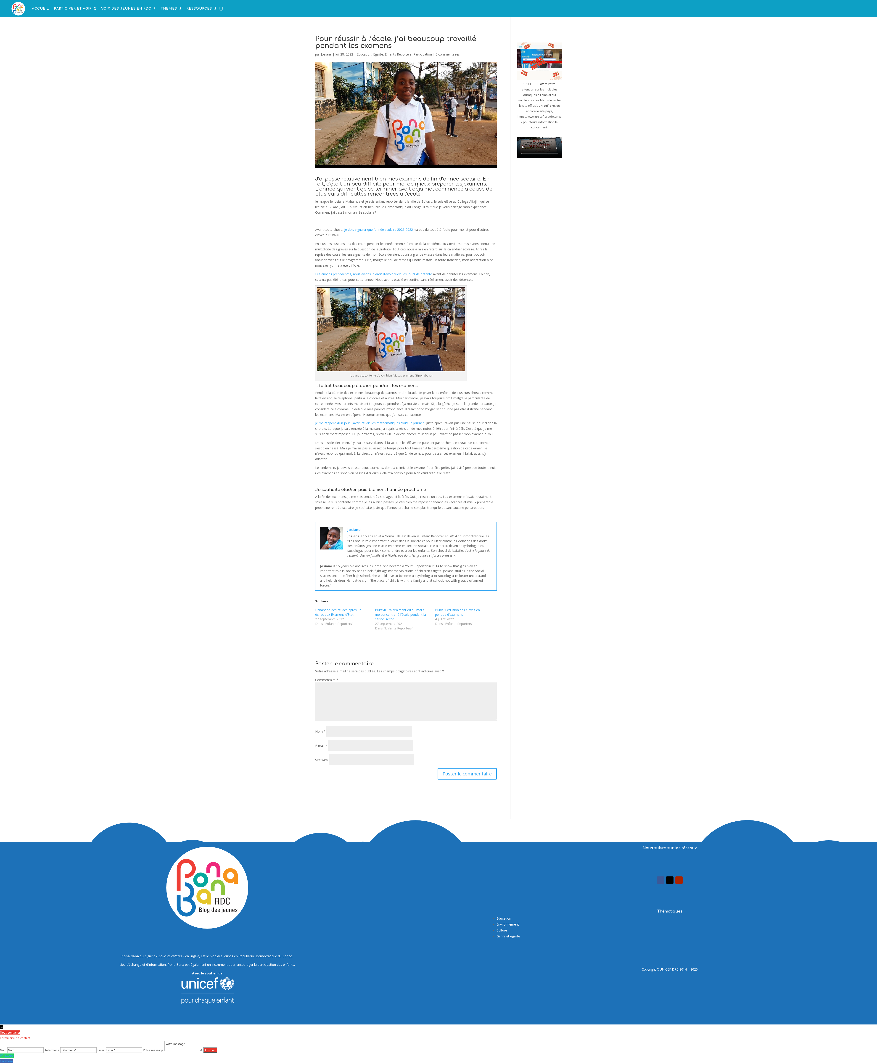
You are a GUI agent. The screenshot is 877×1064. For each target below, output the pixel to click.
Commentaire (326, 680)
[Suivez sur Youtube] (679, 880)
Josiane (326, 54)
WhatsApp (7, 1055)
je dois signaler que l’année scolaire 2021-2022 (378, 229)
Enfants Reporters (398, 54)
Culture (502, 930)
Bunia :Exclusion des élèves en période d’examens (457, 612)
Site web (321, 760)
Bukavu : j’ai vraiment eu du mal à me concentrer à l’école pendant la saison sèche (400, 614)
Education (364, 54)
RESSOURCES (199, 8)
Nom (320, 731)
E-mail (321, 745)
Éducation (504, 918)
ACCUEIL (40, 8)
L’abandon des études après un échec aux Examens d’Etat (338, 612)
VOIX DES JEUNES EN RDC (126, 8)
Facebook (6, 1061)
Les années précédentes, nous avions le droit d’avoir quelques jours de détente (373, 274)
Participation (422, 54)
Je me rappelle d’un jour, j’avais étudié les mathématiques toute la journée (370, 423)
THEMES (169, 8)
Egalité (378, 54)
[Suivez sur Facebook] (660, 880)
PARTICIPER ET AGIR (73, 8)
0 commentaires (448, 54)
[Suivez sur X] (670, 880)
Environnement (508, 924)
